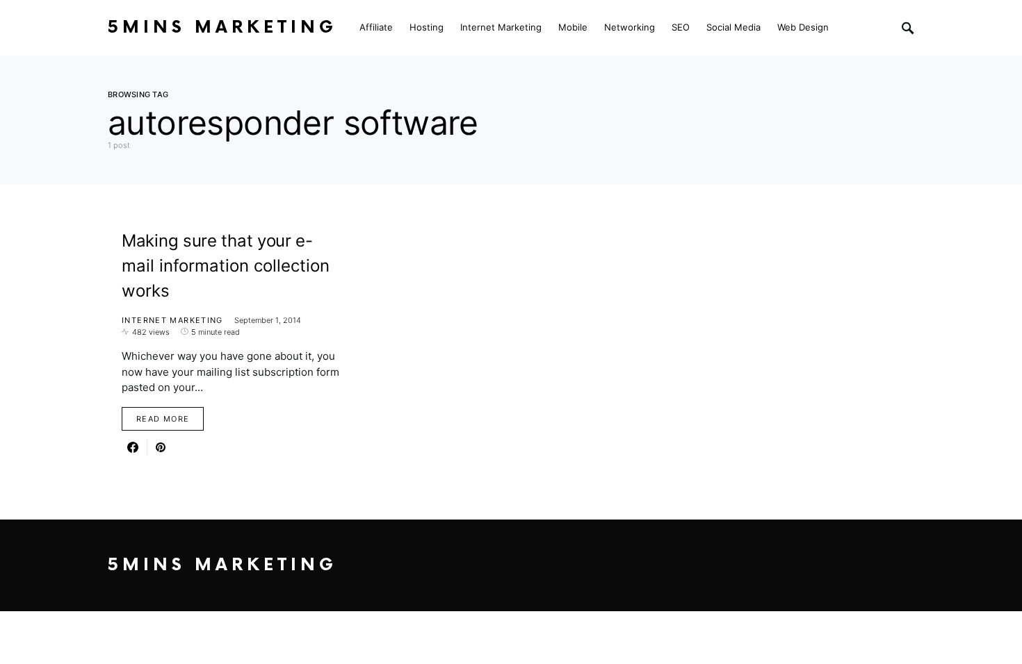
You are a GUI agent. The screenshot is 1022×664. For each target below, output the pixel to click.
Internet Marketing (172, 320)
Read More (162, 419)
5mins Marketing (222, 27)
